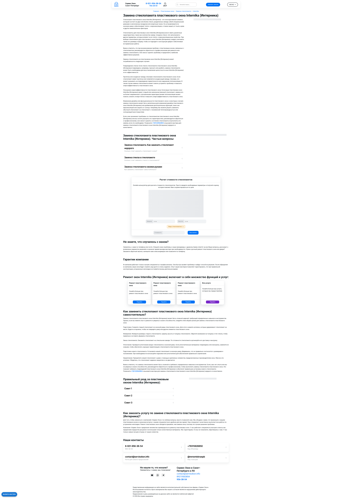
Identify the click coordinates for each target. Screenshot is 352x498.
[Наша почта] (152, 475)
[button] (153, 147)
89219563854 (183, 476)
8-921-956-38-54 (153, 3)
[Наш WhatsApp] (158, 475)
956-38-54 (153, 6)
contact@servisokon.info (188, 474)
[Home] (116, 4)
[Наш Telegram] (163, 475)
